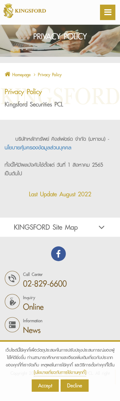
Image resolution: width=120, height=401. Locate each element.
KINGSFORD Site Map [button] (46, 227)
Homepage (20, 74)
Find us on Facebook (58, 253)
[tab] (60, 227)
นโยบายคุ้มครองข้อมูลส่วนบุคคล (38, 147)
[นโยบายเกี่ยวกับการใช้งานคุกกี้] (60, 372)
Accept (45, 385)
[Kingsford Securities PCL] (40, 10)
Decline (74, 385)
